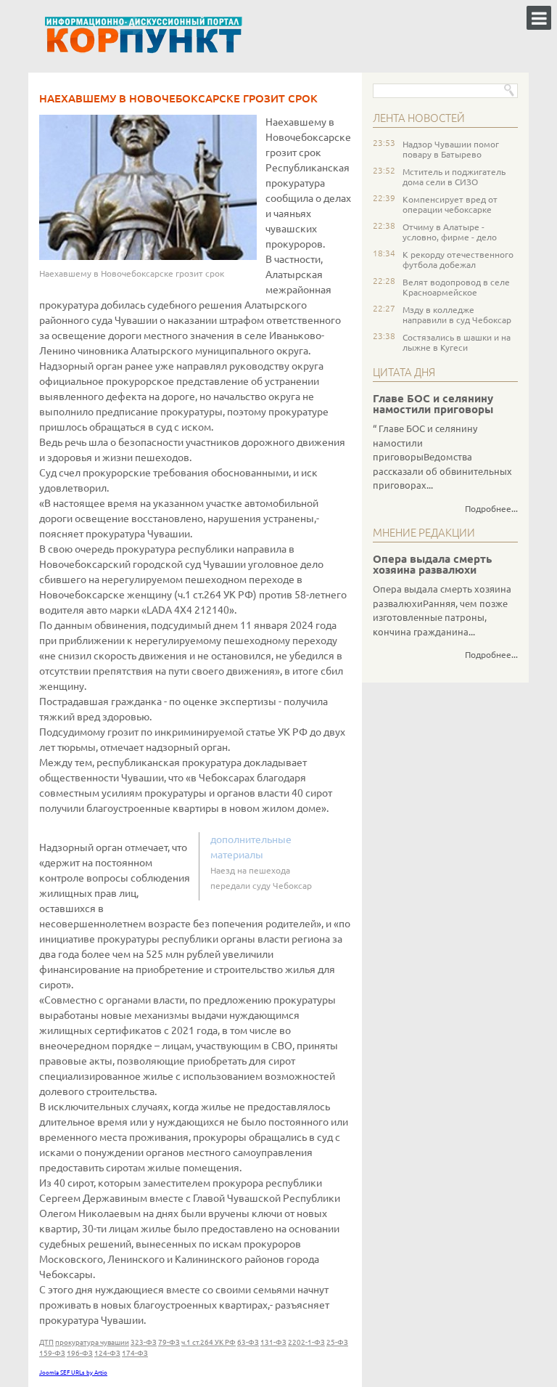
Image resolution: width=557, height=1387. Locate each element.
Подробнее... (491, 508)
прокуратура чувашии (92, 1342)
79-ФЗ (169, 1342)
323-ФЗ (144, 1342)
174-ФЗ (135, 1353)
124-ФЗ (107, 1353)
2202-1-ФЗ (306, 1342)
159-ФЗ (52, 1353)
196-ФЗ (80, 1353)
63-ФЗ (248, 1342)
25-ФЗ (337, 1342)
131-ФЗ (273, 1342)
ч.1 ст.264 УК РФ (208, 1342)
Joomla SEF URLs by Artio (73, 1373)
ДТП (46, 1342)
